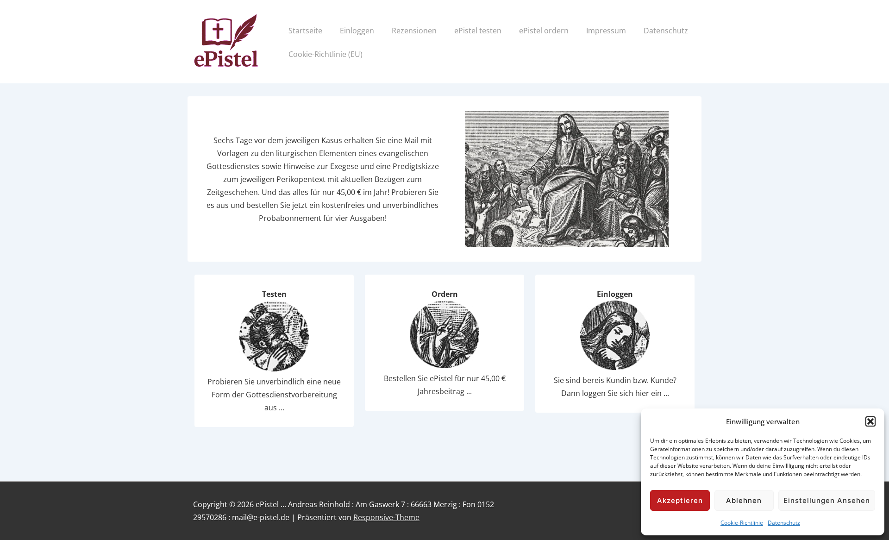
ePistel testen (477, 30)
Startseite (305, 30)
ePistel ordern (544, 30)
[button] (870, 421)
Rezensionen (414, 30)
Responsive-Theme (386, 517)
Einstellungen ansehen (826, 500)
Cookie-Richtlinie (741, 523)
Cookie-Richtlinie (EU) (325, 54)
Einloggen (357, 30)
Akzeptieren (680, 500)
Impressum (606, 30)
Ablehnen (744, 500)
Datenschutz (784, 523)
